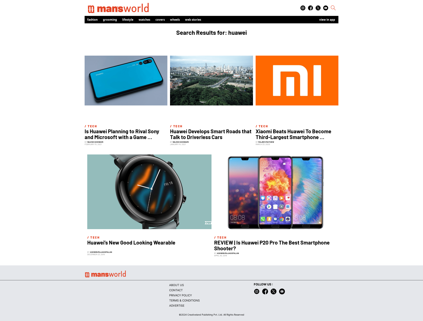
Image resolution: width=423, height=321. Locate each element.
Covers (160, 20)
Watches (144, 20)
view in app (327, 20)
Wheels (175, 20)
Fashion (92, 20)
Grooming (110, 20)
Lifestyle (127, 20)
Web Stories (193, 20)
